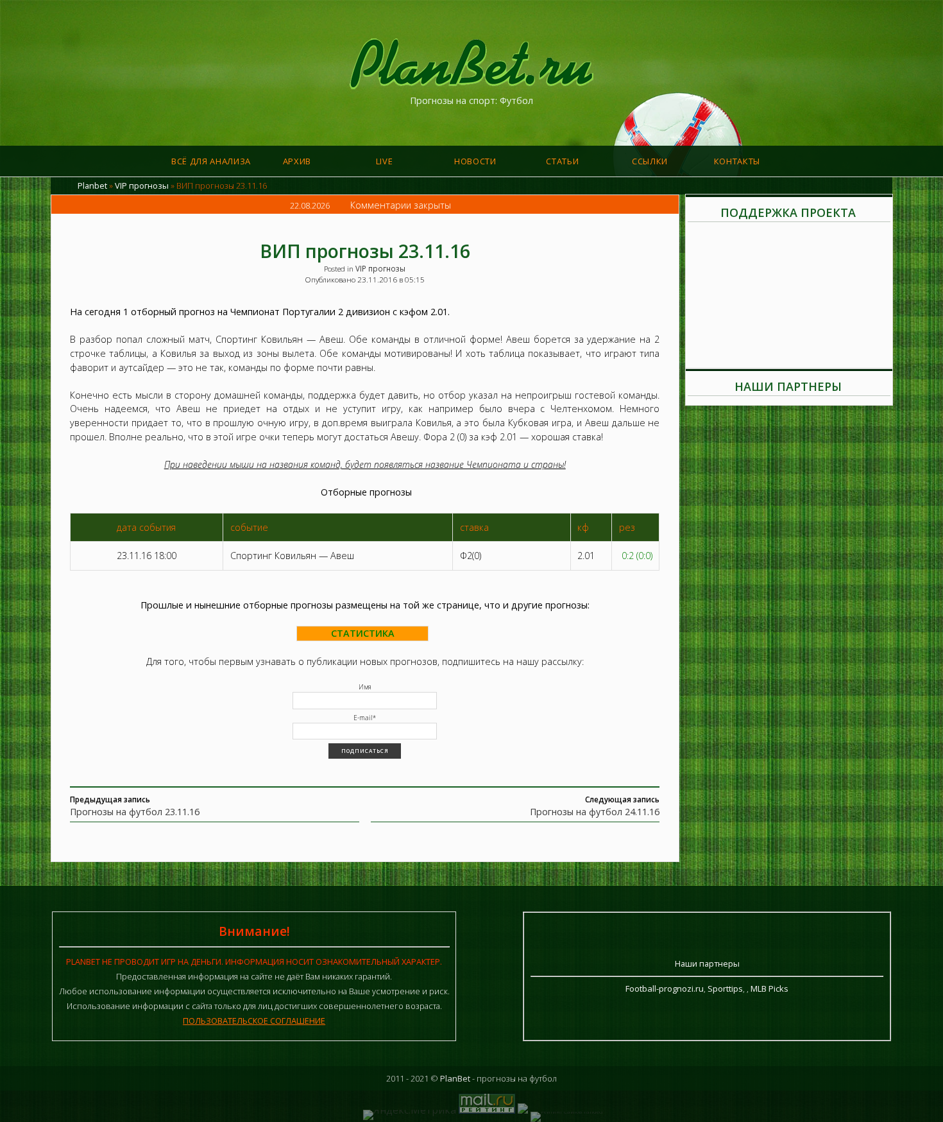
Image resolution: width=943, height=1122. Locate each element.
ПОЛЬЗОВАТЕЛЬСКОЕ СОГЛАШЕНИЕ (254, 1020)
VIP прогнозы (142, 185)
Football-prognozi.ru (664, 988)
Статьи (562, 161)
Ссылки (650, 161)
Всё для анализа (211, 161)
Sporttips (725, 988)
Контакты (737, 161)
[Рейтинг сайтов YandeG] (566, 1111)
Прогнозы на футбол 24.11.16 (594, 812)
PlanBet (455, 1078)
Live (384, 161)
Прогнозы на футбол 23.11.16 (135, 812)
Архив (297, 161)
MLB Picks (769, 988)
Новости (475, 161)
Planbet (92, 185)
